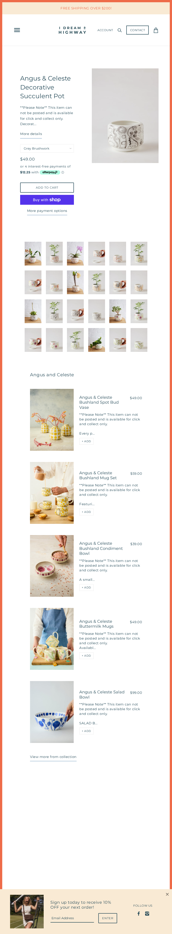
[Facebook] (138, 913)
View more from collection (53, 757)
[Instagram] (147, 913)
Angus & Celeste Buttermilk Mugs (96, 624)
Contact (137, 30)
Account (105, 30)
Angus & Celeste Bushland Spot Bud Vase (99, 402)
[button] (86, 441)
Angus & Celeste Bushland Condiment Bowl (101, 548)
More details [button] (31, 134)
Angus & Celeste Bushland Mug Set (98, 475)
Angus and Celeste (52, 374)
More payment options (47, 211)
